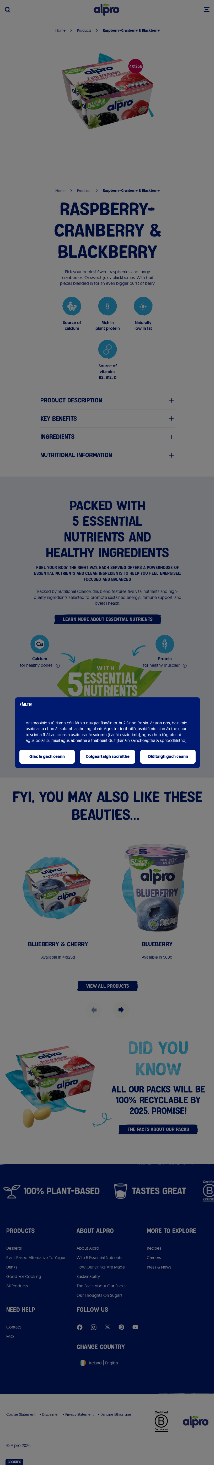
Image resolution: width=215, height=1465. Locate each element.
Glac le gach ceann (47, 756)
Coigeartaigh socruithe (108, 756)
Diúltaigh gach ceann (168, 756)
